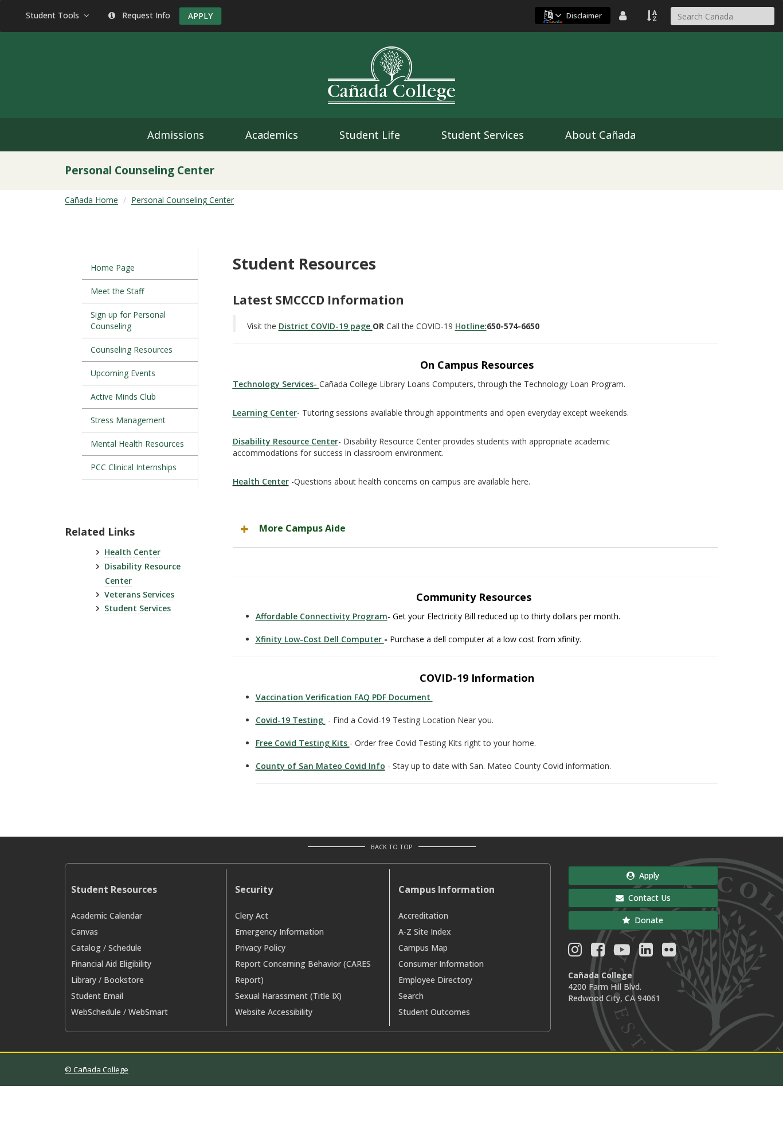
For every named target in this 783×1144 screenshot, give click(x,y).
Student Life (369, 135)
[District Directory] (624, 15)
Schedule (125, 947)
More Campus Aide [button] (302, 528)
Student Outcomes (434, 1011)
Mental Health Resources (137, 443)
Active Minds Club (123, 396)
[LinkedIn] (646, 952)
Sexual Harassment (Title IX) (288, 995)
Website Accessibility (273, 1011)
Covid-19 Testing (291, 719)
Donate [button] (646, 920)
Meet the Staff (117, 291)
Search (411, 995)
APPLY (200, 15)
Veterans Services (139, 594)
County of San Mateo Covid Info (320, 765)
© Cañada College (96, 1069)
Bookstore (124, 979)
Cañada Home (91, 199)
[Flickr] (669, 952)
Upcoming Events (123, 373)
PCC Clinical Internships (135, 467)
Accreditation (423, 915)
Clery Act (251, 915)
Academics (271, 135)
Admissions (175, 135)
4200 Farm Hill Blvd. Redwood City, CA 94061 (614, 992)
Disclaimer (584, 15)
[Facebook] (598, 952)
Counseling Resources (132, 349)
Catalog (86, 947)
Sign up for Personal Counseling (128, 320)
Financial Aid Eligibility (111, 963)
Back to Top (392, 846)
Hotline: (471, 326)
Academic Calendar (106, 915)
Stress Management (129, 420)
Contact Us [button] (647, 897)
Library (83, 979)
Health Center (132, 551)
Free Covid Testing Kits (303, 742)
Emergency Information (279, 931)
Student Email (97, 995)
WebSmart (148, 1011)
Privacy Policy (260, 947)
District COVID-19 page (326, 326)
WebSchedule (96, 1011)
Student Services (482, 135)
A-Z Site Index (424, 931)
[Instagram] (575, 952)
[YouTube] (622, 952)
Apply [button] (647, 875)
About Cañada (600, 135)
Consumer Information (441, 963)
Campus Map (423, 947)
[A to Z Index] (653, 15)
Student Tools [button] (55, 15)
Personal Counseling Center (182, 199)
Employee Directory (435, 979)
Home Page (113, 267)
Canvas (84, 931)
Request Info (144, 15)
